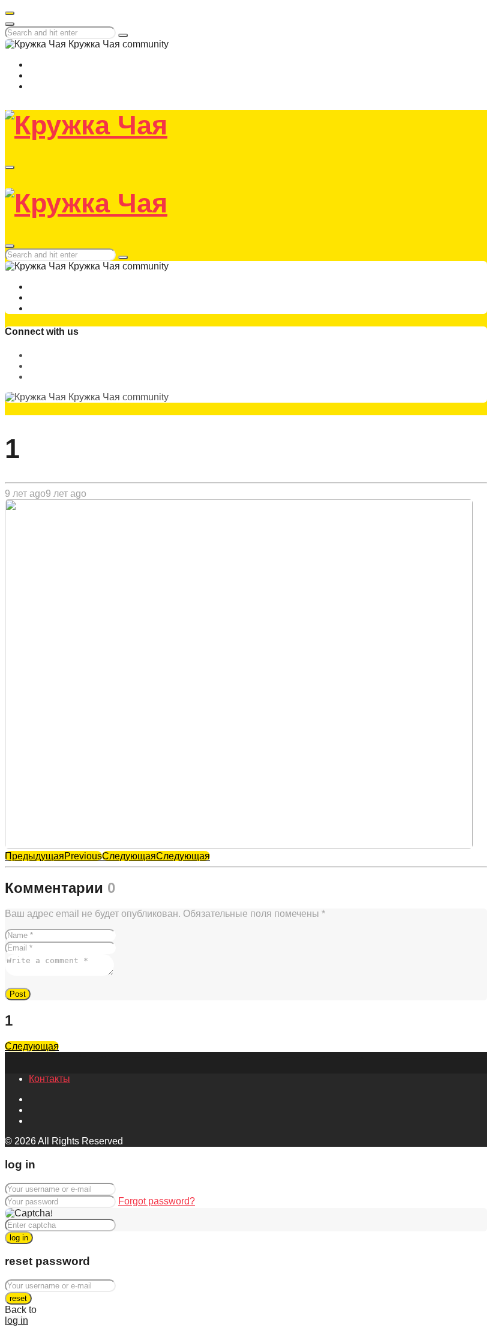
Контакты (49, 1079)
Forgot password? (156, 1201)
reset (18, 1298)
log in (19, 1237)
